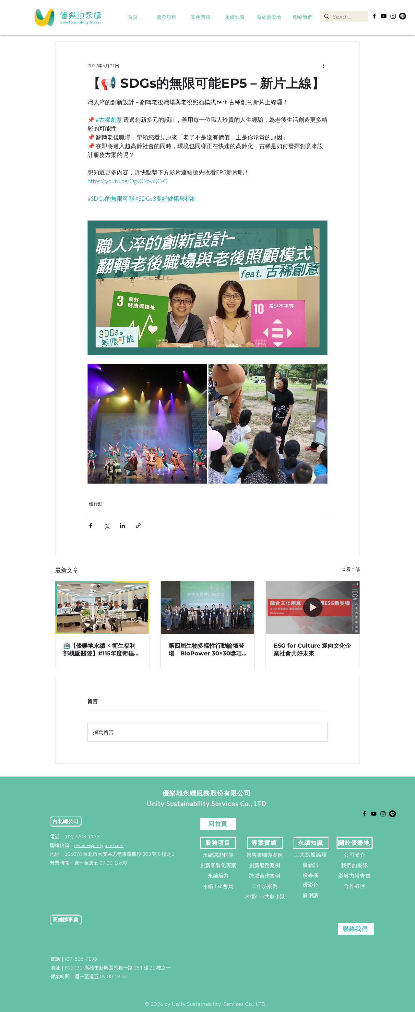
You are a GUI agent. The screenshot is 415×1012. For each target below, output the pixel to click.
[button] (167, 17)
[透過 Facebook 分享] (91, 526)
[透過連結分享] (138, 526)
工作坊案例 (265, 886)
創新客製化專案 (218, 865)
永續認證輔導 (218, 855)
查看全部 (351, 569)
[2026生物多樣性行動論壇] (208, 607)
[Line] (402, 16)
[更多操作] (323, 65)
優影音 (310, 884)
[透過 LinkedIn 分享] (122, 526)
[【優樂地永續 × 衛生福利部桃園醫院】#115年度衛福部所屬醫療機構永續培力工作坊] (102, 607)
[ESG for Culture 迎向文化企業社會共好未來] (313, 607)
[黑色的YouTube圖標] (383, 16)
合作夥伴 (354, 886)
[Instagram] (393, 16)
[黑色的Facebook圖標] (374, 16)
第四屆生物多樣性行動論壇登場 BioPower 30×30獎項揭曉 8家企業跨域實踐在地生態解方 (206, 649)
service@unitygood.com (99, 845)
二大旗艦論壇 (310, 854)
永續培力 (218, 875)
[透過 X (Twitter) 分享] (106, 526)
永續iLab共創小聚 (264, 896)
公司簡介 (354, 855)
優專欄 (310, 875)
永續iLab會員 (218, 886)
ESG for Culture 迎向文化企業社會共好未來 (312, 649)
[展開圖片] (147, 424)
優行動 (95, 503)
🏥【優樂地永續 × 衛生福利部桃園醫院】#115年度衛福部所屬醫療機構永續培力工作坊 (101, 649)
